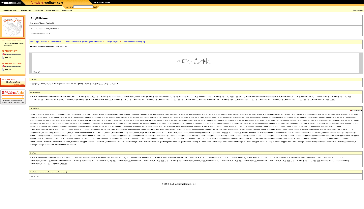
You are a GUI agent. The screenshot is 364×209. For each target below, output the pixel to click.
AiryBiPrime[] (56, 42)
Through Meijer (112, 42)
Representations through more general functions (83, 42)
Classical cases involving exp (134, 42)
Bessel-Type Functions (38, 42)
